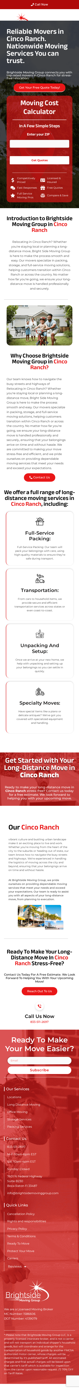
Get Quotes (39, 160)
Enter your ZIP (39, 134)
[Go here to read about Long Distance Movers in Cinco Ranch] (15, 20)
